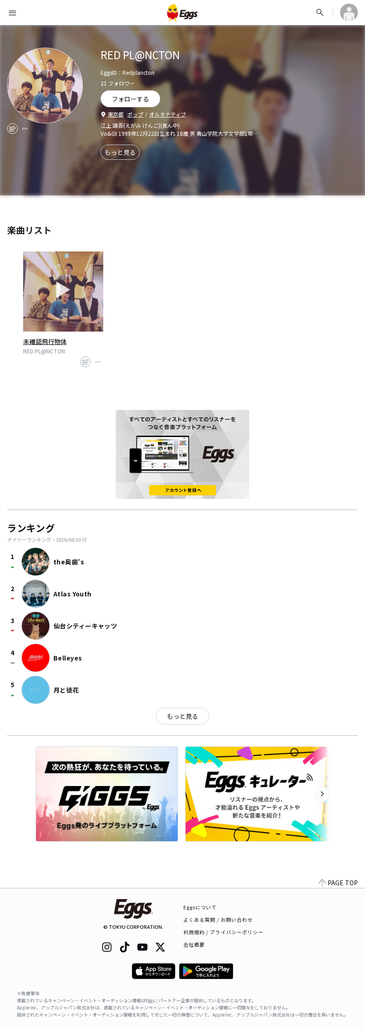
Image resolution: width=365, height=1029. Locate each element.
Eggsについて (200, 907)
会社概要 (194, 944)
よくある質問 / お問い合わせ (218, 919)
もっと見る (120, 152)
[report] (25, 128)
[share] (12, 128)
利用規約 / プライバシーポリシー (223, 932)
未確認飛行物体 (45, 341)
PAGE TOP (343, 882)
